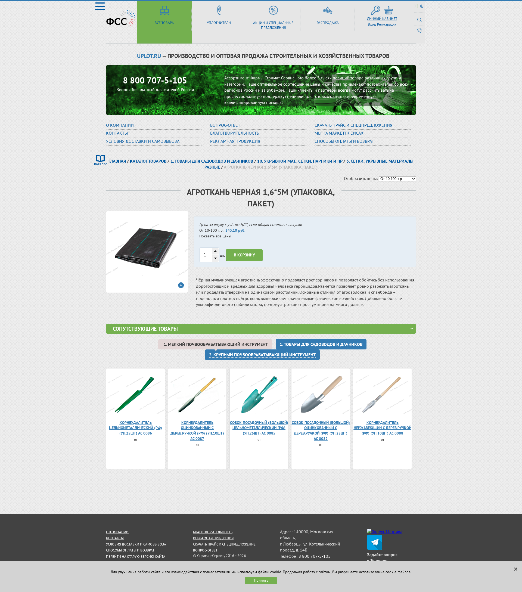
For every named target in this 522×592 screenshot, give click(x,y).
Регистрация (386, 24)
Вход (372, 24)
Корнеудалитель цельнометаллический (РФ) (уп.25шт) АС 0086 (135, 428)
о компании (117, 532)
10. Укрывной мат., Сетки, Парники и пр (299, 161)
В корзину (244, 255)
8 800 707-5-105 (155, 80)
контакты (115, 538)
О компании (120, 125)
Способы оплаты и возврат (344, 141)
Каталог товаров (148, 161)
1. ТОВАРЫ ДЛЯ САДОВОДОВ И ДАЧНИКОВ (211, 161)
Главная (117, 161)
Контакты (117, 133)
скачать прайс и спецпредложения (353, 125)
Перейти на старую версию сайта (135, 556)
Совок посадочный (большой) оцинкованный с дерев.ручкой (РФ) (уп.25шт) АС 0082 (321, 430)
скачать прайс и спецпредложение (224, 544)
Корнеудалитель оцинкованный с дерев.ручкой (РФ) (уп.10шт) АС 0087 (197, 430)
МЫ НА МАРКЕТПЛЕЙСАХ (339, 133)
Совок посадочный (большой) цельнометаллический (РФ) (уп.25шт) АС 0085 (259, 428)
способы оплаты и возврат (130, 550)
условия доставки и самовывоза (136, 544)
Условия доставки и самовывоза (142, 141)
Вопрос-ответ (205, 550)
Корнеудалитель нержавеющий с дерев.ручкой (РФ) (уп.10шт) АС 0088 (382, 428)
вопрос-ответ (225, 125)
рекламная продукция (235, 141)
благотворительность (234, 133)
